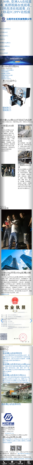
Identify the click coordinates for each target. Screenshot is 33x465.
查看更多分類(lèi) (6, 78)
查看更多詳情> (5, 294)
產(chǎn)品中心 (25, 439)
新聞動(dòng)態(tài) (12, 440)
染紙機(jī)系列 (5, 77)
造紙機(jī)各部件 (5, 73)
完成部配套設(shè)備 (6, 75)
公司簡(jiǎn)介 (17, 439)
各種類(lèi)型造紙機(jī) (7, 70)
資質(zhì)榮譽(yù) (22, 440)
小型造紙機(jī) (5, 71)
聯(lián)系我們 (8, 442)
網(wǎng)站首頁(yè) (8, 439)
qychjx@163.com (9, 433)
